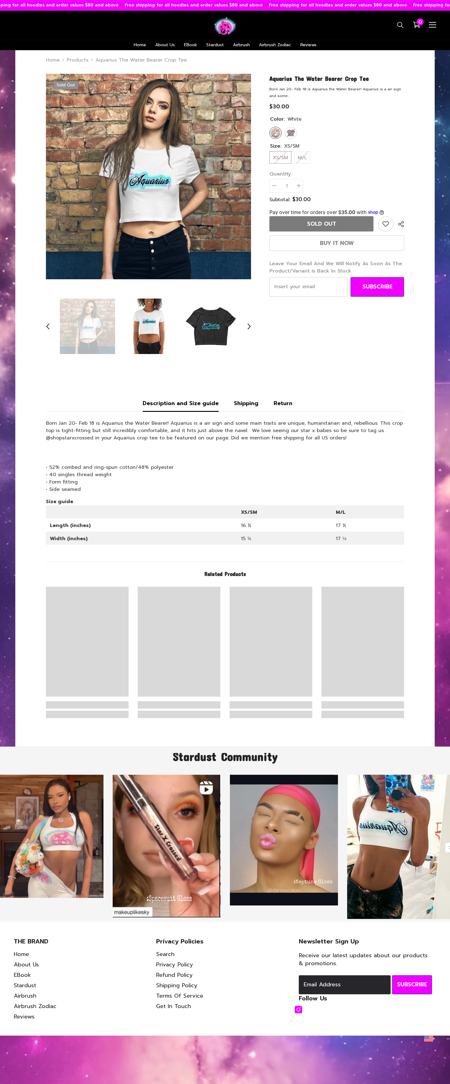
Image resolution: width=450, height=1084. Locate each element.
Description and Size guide (181, 403)
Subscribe (377, 286)
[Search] (400, 25)
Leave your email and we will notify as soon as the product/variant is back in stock (335, 267)
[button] (47, 326)
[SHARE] (398, 224)
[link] (385, 223)
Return (283, 403)
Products (77, 60)
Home (53, 60)
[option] (148, 176)
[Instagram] (298, 1038)
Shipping (246, 403)
